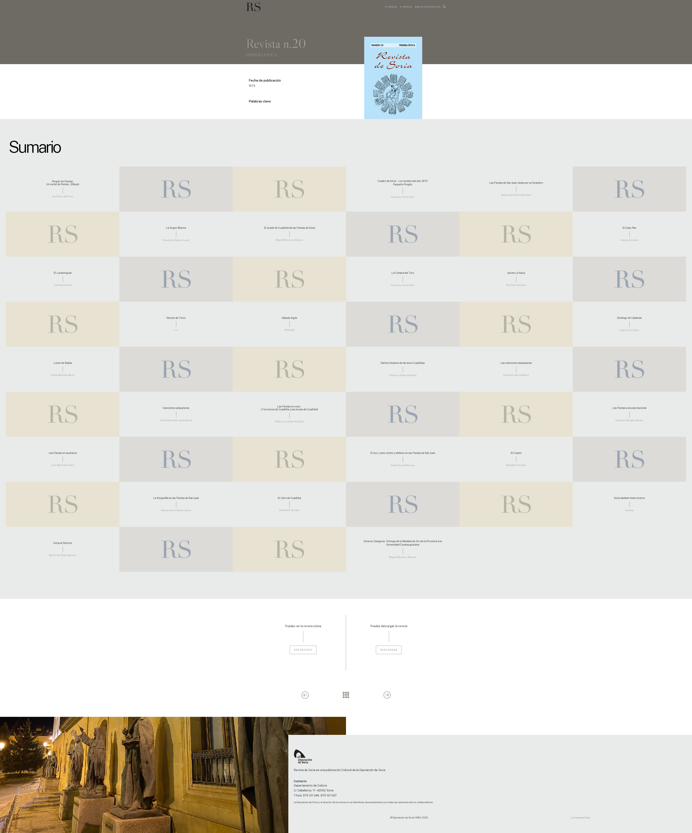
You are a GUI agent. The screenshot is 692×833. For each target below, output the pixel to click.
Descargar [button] (389, 650)
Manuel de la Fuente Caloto (176, 510)
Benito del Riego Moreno (62, 555)
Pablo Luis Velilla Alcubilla (289, 421)
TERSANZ (289, 330)
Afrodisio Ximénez (516, 285)
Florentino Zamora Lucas (176, 240)
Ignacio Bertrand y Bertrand (516, 195)
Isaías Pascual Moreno (403, 465)
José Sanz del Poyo (62, 196)
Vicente (629, 510)
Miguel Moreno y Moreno (289, 240)
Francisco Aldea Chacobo (403, 375)
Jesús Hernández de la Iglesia (176, 420)
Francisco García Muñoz (516, 375)
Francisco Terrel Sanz (402, 197)
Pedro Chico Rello (629, 330)
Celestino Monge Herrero (629, 420)
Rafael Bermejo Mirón (62, 375)
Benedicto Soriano (516, 465)
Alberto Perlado (629, 240)
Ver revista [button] (303, 650)
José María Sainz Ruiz (62, 465)
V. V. (176, 330)
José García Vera (63, 285)
